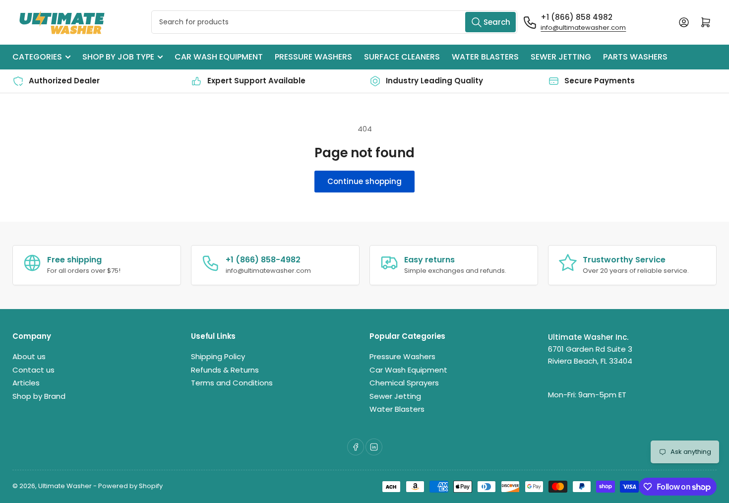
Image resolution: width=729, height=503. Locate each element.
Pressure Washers (313, 57)
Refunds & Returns (225, 370)
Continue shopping (364, 181)
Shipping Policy (218, 356)
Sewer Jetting (561, 57)
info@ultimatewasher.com (583, 27)
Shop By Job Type (118, 57)
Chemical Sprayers (404, 382)
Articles (26, 382)
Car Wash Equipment (219, 57)
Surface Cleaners (402, 57)
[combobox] (334, 22)
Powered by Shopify (130, 486)
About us (29, 356)
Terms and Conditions (232, 382)
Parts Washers (635, 57)
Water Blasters (485, 57)
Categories (37, 57)
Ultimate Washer (65, 486)
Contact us (33, 370)
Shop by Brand (38, 396)
